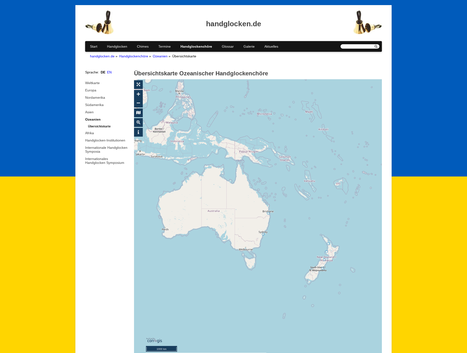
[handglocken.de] (99, 33)
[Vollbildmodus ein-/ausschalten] (138, 84)
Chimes (143, 46)
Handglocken (117, 46)
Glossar (228, 46)
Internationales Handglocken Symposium (104, 161)
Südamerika (94, 105)
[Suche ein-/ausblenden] (138, 122)
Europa (90, 90)
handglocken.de (102, 56)
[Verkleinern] (138, 103)
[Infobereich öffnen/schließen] (138, 132)
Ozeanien (160, 56)
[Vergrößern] (138, 94)
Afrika (89, 133)
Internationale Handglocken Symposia (106, 149)
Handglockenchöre (196, 46)
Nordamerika (95, 97)
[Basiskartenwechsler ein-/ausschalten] (138, 112)
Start (93, 46)
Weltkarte (92, 83)
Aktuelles (271, 46)
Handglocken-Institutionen (105, 140)
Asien (89, 112)
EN (109, 72)
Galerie (249, 46)
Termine (164, 46)
